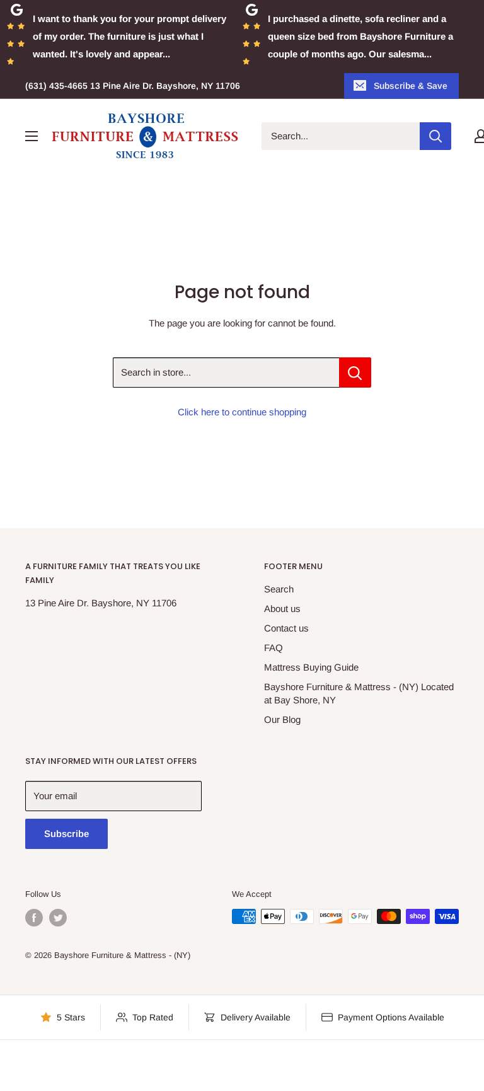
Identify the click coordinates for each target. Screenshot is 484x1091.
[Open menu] (31, 136)
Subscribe (66, 833)
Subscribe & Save (410, 86)
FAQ (273, 647)
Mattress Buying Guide (311, 667)
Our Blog (282, 719)
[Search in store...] (355, 372)
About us (282, 608)
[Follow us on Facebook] (34, 917)
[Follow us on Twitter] (58, 917)
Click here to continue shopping (242, 412)
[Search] (435, 136)
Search (279, 589)
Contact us (286, 628)
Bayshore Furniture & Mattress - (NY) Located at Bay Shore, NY (359, 693)
